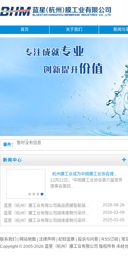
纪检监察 (66, 239)
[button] (29, 194)
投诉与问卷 (88, 239)
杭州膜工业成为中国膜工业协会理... (84, 174)
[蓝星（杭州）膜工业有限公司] (55, 15)
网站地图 (27, 239)
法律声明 (47, 239)
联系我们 (8, 239)
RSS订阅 (109, 239)
